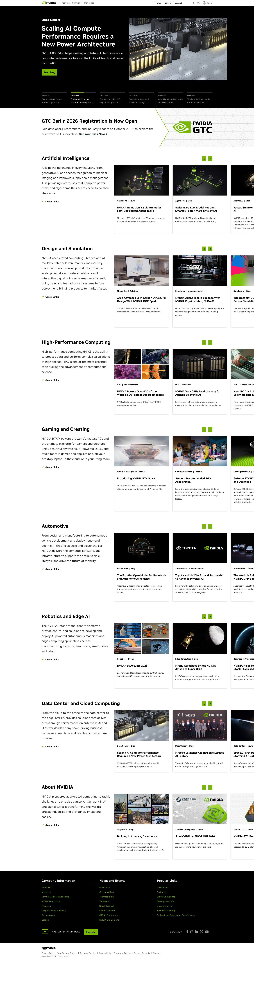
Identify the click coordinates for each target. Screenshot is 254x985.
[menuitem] (65, 2)
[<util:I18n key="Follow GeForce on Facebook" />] (187, 931)
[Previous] (204, 158)
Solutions (76, 2)
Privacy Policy (48, 953)
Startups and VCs (165, 901)
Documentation (165, 906)
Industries (89, 2)
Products (65, 2)
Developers (162, 887)
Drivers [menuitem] (168, 3)
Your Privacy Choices (67, 953)
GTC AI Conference (108, 915)
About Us (46, 887)
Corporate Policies (122, 953)
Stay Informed (106, 906)
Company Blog (106, 892)
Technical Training (166, 910)
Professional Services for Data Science (176, 915)
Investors (46, 892)
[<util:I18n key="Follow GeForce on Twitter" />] (201, 931)
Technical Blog (106, 896)
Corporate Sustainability (54, 910)
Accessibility (105, 953)
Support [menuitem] (178, 3)
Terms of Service (88, 953)
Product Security (142, 953)
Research (46, 906)
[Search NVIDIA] (193, 2)
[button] (198, 3)
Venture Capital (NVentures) (55, 896)
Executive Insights (166, 896)
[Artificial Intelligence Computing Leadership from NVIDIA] (49, 3)
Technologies (48, 915)
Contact (157, 953)
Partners (161, 892)
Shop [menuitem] (159, 3)
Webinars (104, 901)
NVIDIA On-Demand (109, 919)
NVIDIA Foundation (51, 901)
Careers (45, 919)
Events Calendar (107, 910)
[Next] (210, 158)
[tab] (54, 98)
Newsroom (104, 887)
